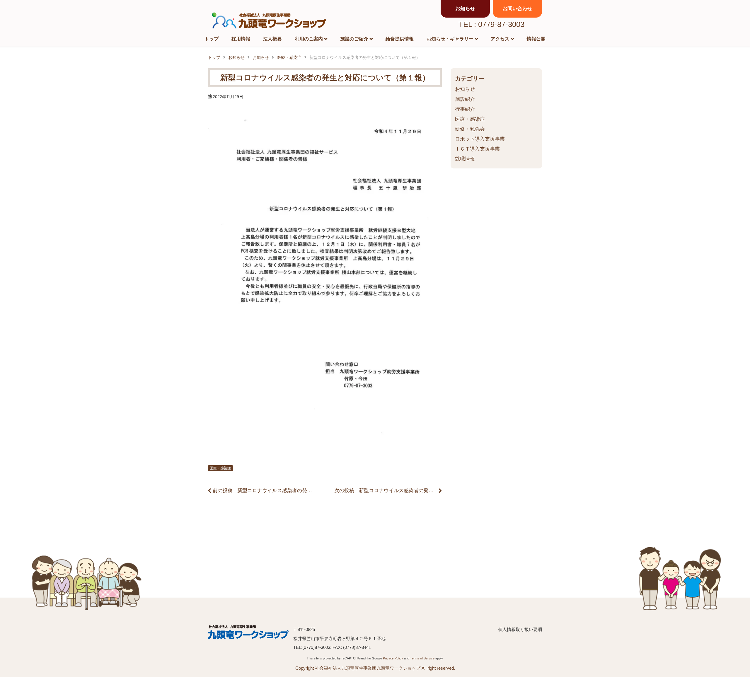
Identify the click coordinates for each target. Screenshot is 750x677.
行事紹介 (465, 109)
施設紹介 (465, 99)
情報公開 (536, 38)
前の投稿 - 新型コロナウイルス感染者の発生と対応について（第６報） (292, 490)
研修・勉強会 (470, 129)
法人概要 (272, 38)
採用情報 (240, 38)
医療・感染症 (220, 468)
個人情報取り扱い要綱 (520, 629)
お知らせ (465, 89)
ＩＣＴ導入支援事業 (477, 149)
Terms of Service (422, 658)
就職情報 (465, 159)
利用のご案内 (309, 38)
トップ (211, 38)
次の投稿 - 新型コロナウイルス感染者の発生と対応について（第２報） (413, 490)
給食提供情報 (400, 38)
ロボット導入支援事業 (480, 139)
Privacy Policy (393, 658)
